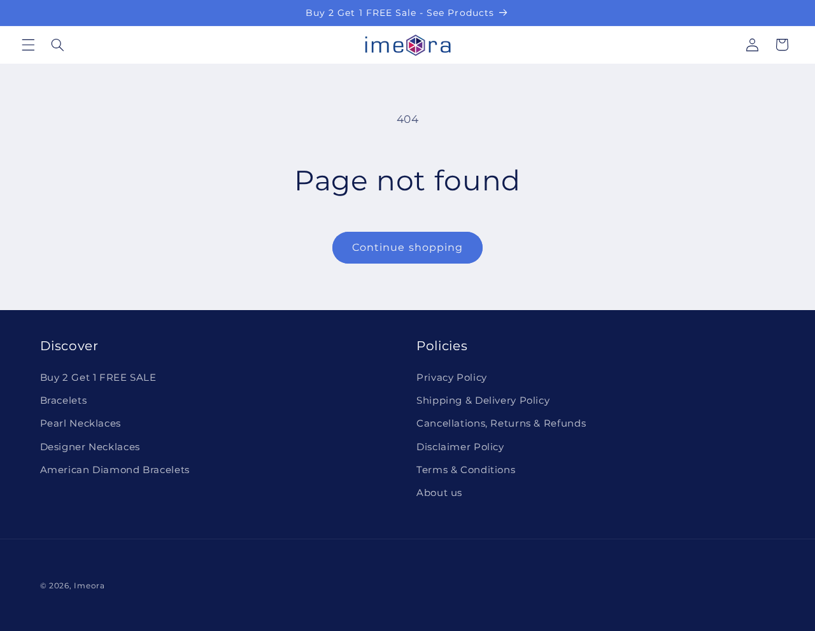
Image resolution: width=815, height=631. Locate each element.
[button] (28, 44)
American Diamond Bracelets (115, 470)
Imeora (89, 585)
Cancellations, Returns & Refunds (501, 423)
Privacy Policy (451, 377)
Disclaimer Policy (460, 447)
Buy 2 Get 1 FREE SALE (98, 377)
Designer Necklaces (90, 447)
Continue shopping (407, 247)
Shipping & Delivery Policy (482, 400)
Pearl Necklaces (80, 423)
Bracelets (63, 400)
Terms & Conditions (465, 470)
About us (439, 493)
